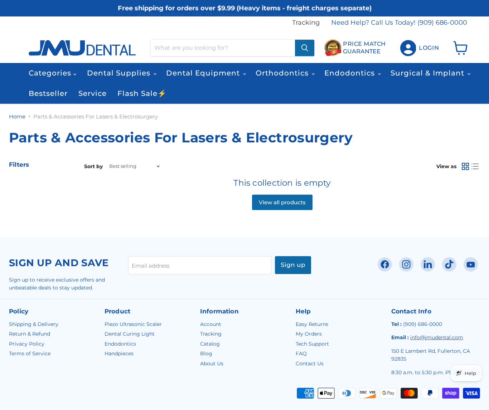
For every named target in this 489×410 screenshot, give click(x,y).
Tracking (306, 22)
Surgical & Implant (428, 73)
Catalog (210, 344)
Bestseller (48, 93)
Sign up (293, 264)
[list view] (475, 166)
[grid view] (465, 166)
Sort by (93, 166)
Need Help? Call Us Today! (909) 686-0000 (399, 22)
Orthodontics (283, 73)
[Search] (304, 48)
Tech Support (312, 344)
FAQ (301, 353)
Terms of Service (29, 353)
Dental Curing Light (130, 334)
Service (92, 93)
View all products (282, 202)
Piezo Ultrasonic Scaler (133, 324)
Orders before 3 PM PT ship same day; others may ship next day (244, 14)
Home (17, 116)
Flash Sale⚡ (142, 93)
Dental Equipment (204, 73)
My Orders (309, 334)
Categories (51, 73)
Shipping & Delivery (33, 324)
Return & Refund (29, 334)
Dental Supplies (119, 73)
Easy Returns (312, 324)
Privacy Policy (26, 344)
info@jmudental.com (436, 337)
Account (210, 324)
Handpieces (119, 353)
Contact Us (310, 363)
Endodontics (350, 73)
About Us (211, 363)
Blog (206, 353)
